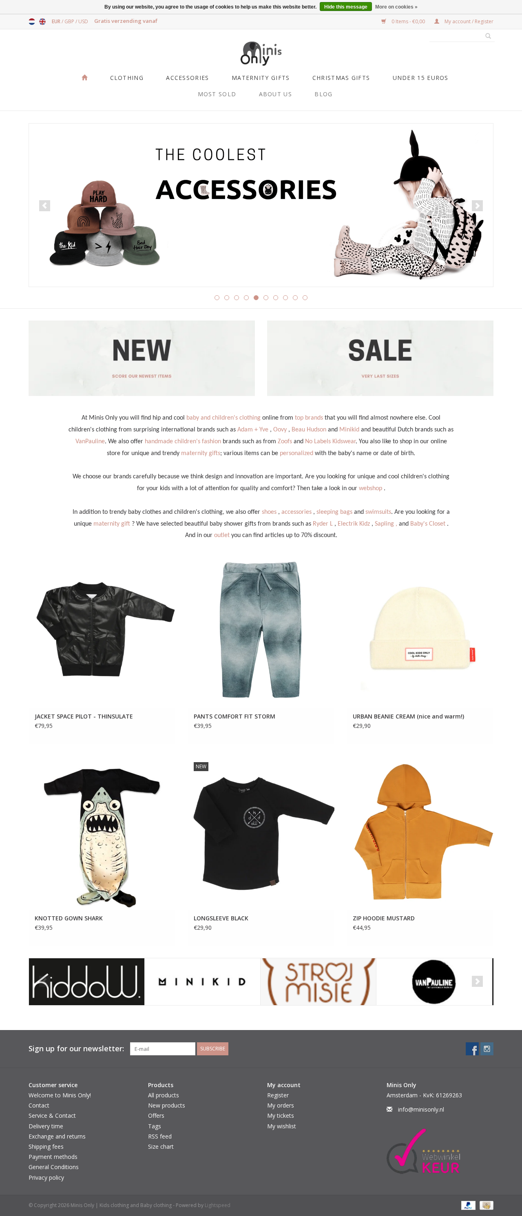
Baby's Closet (427, 524)
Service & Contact (52, 1115)
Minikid (349, 430)
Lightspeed (217, 1205)
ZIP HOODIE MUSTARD (384, 918)
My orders (280, 1105)
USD (83, 21)
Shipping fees (46, 1146)
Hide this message (345, 7)
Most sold (217, 94)
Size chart (161, 1146)
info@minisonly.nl (421, 1109)
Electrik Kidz (354, 524)
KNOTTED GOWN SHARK (69, 918)
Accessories (187, 78)
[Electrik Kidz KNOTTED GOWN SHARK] (102, 833)
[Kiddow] (86, 981)
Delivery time (46, 1126)
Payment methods (53, 1157)
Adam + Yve (252, 430)
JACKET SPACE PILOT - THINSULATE (84, 716)
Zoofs (285, 441)
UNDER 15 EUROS (421, 78)
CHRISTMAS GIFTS (341, 78)
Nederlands (32, 21)
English (42, 21)
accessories (296, 512)
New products (166, 1105)
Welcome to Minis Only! (60, 1095)
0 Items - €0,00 (408, 21)
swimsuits (378, 512)
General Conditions (54, 1167)
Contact (39, 1105)
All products (163, 1095)
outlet (222, 535)
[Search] (485, 36)
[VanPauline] (434, 981)
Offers (156, 1115)
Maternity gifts (261, 78)
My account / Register (468, 21)
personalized (296, 453)
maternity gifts (200, 453)
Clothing (127, 78)
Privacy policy (46, 1177)
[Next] (477, 205)
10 (305, 297)
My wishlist (281, 1126)
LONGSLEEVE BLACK (221, 918)
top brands (309, 418)
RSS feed (160, 1136)
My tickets (280, 1115)
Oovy (280, 430)
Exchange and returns (57, 1136)
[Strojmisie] (318, 981)
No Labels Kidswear (330, 441)
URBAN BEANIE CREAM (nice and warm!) (408, 716)
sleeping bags (334, 512)
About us (275, 94)
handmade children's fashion (183, 441)
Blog (323, 94)
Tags (154, 1126)
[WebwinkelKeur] (440, 1151)
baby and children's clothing (223, 418)
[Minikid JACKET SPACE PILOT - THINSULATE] (102, 630)
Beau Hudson (309, 430)
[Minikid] (202, 981)
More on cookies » (396, 7)
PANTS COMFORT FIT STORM (234, 716)
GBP (69, 21)
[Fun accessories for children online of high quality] (261, 205)
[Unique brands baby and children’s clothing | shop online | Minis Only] (261, 54)
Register (278, 1095)
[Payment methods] (467, 1204)
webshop (370, 488)
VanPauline (90, 441)
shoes (269, 512)
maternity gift (111, 524)
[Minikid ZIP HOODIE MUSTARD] (420, 833)
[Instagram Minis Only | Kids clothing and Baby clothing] (486, 1048)
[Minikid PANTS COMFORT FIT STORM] (261, 630)
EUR (57, 21)
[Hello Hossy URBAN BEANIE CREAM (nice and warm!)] (420, 630)
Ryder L (323, 524)
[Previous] (44, 205)
